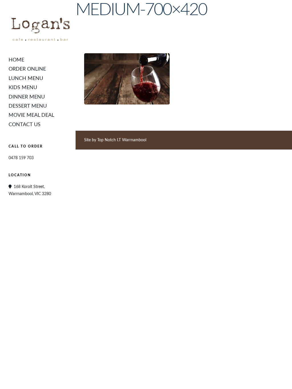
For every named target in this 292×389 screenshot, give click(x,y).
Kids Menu (23, 87)
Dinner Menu (27, 97)
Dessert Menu (28, 106)
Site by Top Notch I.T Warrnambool (115, 140)
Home (16, 60)
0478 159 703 (21, 158)
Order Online (27, 69)
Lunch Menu (26, 78)
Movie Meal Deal (31, 115)
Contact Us (24, 124)
